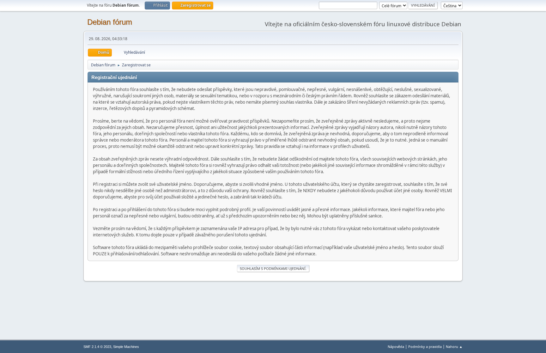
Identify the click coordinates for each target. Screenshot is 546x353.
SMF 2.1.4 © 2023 (97, 347)
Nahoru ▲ (454, 346)
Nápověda (396, 346)
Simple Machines (126, 347)
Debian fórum (109, 22)
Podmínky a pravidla (425, 346)
